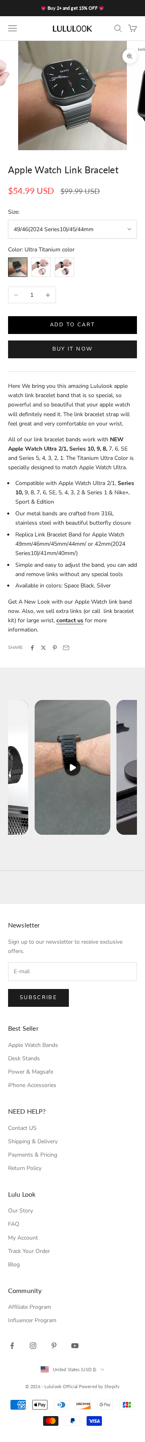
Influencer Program (32, 1320)
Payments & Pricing (32, 1155)
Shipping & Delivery (33, 1141)
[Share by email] (66, 647)
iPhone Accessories (32, 1085)
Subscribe (38, 997)
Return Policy (24, 1168)
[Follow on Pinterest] (54, 1346)
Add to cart (72, 324)
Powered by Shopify (99, 1386)
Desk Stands (24, 1058)
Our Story (20, 1210)
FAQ (13, 1224)
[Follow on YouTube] (75, 1346)
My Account (23, 1238)
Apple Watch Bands (33, 1045)
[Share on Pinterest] (55, 647)
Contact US (22, 1128)
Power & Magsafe (30, 1072)
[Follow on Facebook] (12, 1346)
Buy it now (72, 349)
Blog (14, 1264)
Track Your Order (29, 1251)
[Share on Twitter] (43, 647)
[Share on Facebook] (32, 647)
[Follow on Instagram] (33, 1346)
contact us (69, 620)
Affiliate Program (29, 1307)
